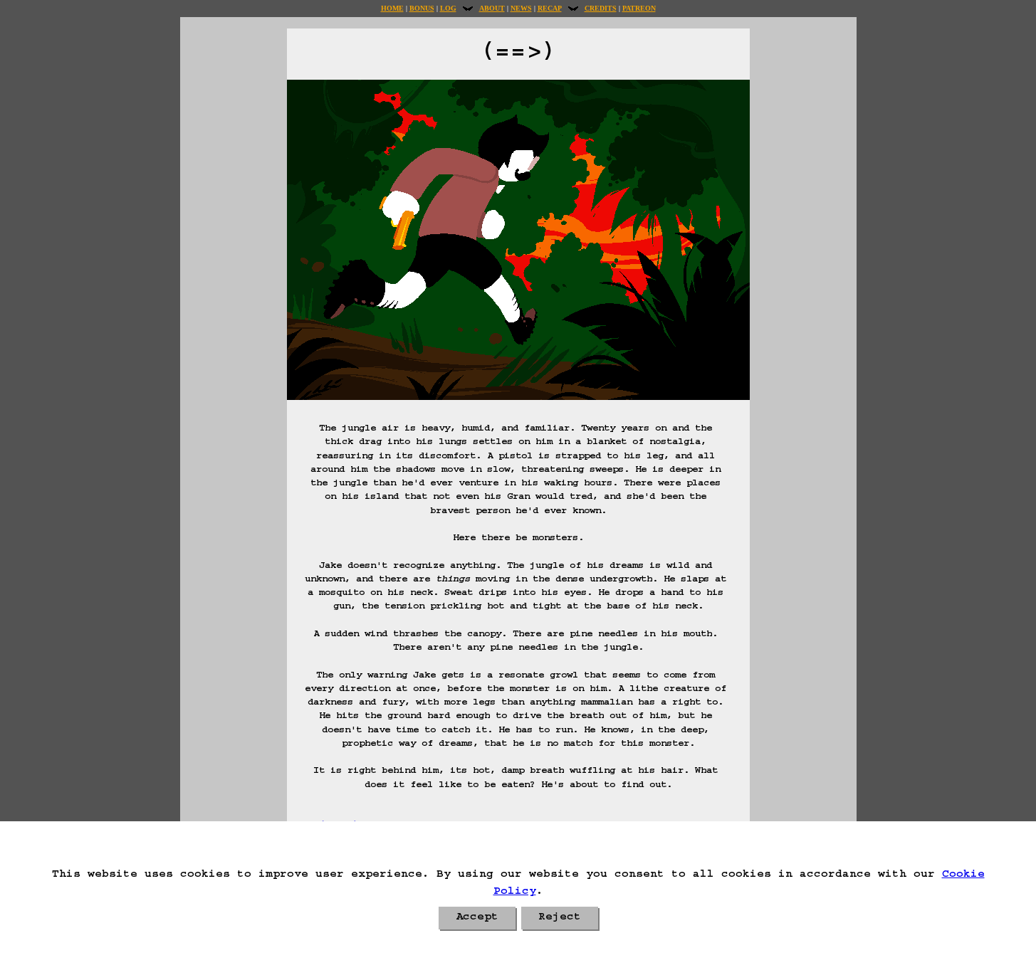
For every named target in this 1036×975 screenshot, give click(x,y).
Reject (559, 918)
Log (448, 8)
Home (392, 8)
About (492, 8)
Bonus (421, 8)
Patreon (639, 8)
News (521, 8)
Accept (477, 918)
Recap (550, 8)
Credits (601, 8)
